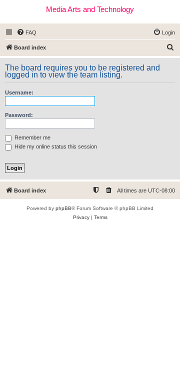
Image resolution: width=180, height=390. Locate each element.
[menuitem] (26, 32)
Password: (19, 115)
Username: (19, 93)
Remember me (31, 137)
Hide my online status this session (55, 147)
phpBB (64, 208)
